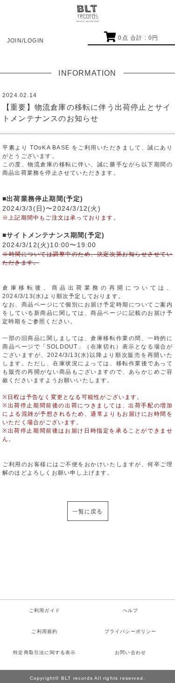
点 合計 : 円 (138, 38)
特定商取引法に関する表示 (44, 652)
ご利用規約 (44, 631)
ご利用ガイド (44, 610)
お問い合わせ (130, 652)
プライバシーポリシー (131, 631)
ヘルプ (131, 610)
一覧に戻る (87, 511)
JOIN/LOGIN (25, 40)
